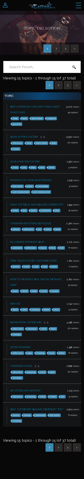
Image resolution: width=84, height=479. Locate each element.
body (54, 143)
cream (16, 149)
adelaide (17, 248)
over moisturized (42, 192)
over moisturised (21, 192)
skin (57, 210)
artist (15, 210)
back (24, 118)
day (24, 210)
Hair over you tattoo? (25, 161)
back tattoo (37, 118)
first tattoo (17, 186)
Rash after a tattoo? (24, 136)
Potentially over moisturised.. (31, 180)
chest (44, 291)
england (51, 118)
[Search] (74, 67)
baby (15, 118)
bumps (27, 415)
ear (62, 397)
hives (51, 353)
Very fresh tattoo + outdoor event (33, 260)
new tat (15, 303)
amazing (31, 372)
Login (5, 5)
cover (54, 267)
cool (45, 267)
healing (35, 310)
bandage (17, 378)
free (53, 248)
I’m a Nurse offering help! (27, 242)
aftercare (17, 143)
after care (18, 329)
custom (55, 291)
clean (43, 248)
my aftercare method (25, 390)
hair (42, 167)
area (15, 167)
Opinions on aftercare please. (30, 223)
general (17, 124)
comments (40, 415)
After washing (20, 347)
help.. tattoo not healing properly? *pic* (36, 409)
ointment (45, 210)
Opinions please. (21, 366)
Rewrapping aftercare (26, 322)
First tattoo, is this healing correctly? (37, 204)
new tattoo (43, 186)
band (24, 291)
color (36, 267)
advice (16, 229)
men (56, 310)
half (61, 248)
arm (24, 167)
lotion (51, 167)
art (39, 229)
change (17, 334)
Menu (78, 5)
